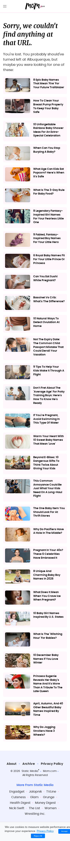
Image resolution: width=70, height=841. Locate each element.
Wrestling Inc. (35, 813)
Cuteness (18, 797)
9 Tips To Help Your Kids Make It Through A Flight (48, 371)
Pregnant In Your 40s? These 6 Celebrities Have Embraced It (48, 554)
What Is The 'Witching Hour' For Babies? (47, 636)
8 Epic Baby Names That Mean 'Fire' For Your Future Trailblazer (48, 84)
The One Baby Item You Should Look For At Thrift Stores (49, 512)
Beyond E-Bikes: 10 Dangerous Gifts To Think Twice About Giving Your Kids (46, 463)
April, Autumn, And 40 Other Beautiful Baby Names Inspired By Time (48, 709)
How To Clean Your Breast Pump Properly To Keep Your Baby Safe (48, 106)
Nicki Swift (16, 808)
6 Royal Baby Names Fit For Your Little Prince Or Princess (49, 259)
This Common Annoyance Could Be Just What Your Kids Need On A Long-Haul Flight (47, 488)
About (11, 763)
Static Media (30, 771)
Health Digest (20, 802)
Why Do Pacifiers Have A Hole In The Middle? (48, 531)
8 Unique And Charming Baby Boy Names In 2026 (46, 575)
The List (34, 808)
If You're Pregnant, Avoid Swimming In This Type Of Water (46, 419)
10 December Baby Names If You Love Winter (46, 659)
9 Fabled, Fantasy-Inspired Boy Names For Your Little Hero (47, 238)
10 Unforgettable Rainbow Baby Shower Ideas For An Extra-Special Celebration (48, 130)
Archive (28, 763)
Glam (34, 797)
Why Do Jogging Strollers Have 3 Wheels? (44, 731)
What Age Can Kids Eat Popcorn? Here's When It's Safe (48, 173)
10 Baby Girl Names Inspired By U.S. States (48, 615)
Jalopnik (35, 791)
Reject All (38, 836)
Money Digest (45, 802)
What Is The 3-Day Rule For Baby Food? (49, 192)
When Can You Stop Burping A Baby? (46, 150)
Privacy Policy (52, 763)
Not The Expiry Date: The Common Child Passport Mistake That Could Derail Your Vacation (48, 347)
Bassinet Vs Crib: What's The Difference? (49, 299)
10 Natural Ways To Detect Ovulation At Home (46, 322)
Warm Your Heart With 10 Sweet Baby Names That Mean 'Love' (48, 440)
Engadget (16, 791)
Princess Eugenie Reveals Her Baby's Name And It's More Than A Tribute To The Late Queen (47, 684)
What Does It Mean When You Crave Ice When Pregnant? (47, 596)
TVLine (51, 791)
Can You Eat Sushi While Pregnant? (45, 278)
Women (51, 808)
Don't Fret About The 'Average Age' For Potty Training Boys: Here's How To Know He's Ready (49, 395)
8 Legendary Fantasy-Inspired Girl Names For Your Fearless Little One (48, 217)
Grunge (48, 797)
